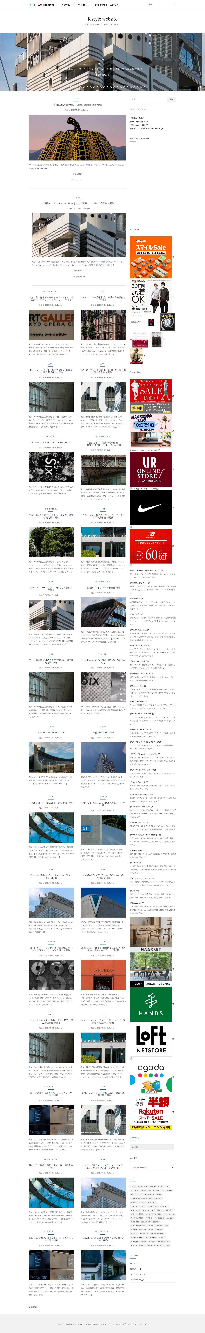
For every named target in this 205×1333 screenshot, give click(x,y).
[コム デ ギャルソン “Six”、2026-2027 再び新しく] (103, 687)
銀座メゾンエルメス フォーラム (159, 1245)
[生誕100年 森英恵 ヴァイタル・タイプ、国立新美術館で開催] (51, 542)
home (32, 5)
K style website (102, 19)
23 (134, 87)
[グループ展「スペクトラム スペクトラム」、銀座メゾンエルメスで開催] (103, 1193)
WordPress (141, 1324)
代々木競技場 (159, 1218)
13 (101, 87)
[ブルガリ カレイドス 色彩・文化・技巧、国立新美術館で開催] (51, 1048)
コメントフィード (138, 1274)
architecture (46, 5)
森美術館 (153, 1237)
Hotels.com (136, 850)
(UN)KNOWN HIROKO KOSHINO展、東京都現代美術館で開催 (103, 371)
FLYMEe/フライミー (139, 583)
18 (117, 87)
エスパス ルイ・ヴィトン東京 (141, 1198)
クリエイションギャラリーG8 (141, 1206)
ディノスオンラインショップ (143, 770)
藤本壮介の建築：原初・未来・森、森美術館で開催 (51, 1166)
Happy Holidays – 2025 (103, 732)
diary (51, 726)
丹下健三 (149, 1218)
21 (127, 87)
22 (131, 87)
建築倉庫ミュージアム (138, 1230)
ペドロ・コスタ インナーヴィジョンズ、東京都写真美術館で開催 (103, 1021)
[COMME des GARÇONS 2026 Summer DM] (51, 467)
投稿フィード (136, 1269)
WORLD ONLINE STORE (142, 714)
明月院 (151, 1230)
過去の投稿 (33, 1307)
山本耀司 (151, 1226)
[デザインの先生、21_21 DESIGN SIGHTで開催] (103, 830)
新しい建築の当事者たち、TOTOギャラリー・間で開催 (51, 1094)
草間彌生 (152, 1241)
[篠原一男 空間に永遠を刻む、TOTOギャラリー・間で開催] (51, 1265)
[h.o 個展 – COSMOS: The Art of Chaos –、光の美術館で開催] (103, 903)
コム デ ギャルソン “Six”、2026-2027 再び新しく (103, 661)
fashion (82, 5)
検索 (171, 99)
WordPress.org (136, 1280)
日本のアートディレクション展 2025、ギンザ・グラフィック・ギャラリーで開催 (51, 949)
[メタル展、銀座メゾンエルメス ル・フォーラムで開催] (51, 903)
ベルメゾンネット (138, 782)
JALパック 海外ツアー (141, 807)
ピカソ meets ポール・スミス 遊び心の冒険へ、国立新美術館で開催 (51, 371)
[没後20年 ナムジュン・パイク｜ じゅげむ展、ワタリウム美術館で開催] (79, 235)
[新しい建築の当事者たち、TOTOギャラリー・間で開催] (51, 1120)
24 (137, 87)
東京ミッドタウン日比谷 (139, 1233)
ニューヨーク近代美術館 (151, 1210)
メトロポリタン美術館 (153, 1214)
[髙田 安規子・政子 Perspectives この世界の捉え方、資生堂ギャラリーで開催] (103, 975)
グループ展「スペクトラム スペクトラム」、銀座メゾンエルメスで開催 (103, 1166)
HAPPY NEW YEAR (156, 1190)
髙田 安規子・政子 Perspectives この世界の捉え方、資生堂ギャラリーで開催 (103, 949)
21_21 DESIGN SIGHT (139, 1187)
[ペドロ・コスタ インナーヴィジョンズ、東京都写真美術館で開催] (103, 1048)
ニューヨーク (135, 1210)
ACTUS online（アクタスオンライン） (146, 571)
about (114, 5)
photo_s (102, 63)
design (103, 797)
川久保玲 (159, 1226)
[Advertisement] (153, 162)
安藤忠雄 (156, 1222)
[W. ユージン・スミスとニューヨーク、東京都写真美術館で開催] (103, 542)
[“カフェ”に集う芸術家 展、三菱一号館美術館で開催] (103, 325)
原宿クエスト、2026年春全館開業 (103, 587)
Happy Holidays (138, 1190)
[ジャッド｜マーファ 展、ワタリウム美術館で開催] (51, 615)
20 (124, 87)
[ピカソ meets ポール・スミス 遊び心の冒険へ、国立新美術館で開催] (51, 397)
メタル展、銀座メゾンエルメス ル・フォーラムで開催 (51, 876)
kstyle (85, 110)
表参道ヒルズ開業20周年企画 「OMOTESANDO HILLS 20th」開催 (103, 443)
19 (121, 87)
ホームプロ (136, 614)
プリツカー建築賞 (137, 1214)
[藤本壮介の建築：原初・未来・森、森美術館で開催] (51, 1193)
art (102, 60)
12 (97, 87)
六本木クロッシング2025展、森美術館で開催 (51, 803)
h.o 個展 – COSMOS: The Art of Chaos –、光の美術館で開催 (103, 876)
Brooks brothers (138, 686)
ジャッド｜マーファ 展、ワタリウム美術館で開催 (51, 588)
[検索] (174, 5)
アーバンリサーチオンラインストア (145, 742)
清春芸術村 (135, 1241)
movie (103, 1014)
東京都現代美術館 (137, 1237)
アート (159, 1194)
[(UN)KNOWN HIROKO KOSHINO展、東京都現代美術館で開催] (103, 397)
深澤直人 (162, 1237)
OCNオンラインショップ (141, 794)
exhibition (50, 509)
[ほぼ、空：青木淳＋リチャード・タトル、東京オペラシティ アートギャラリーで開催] (51, 325)
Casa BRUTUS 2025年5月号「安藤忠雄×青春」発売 (103, 1239)
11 (94, 87)
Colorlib (120, 1324)
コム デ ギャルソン (161, 1206)
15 (107, 87)
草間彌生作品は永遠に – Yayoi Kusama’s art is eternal (77, 105)
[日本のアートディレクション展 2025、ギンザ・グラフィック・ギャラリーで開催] (51, 975)
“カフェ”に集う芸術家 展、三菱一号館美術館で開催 (103, 298)
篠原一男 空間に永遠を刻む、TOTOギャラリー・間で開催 (51, 1239)
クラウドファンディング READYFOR (146, 129)
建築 (166, 1226)
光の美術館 (135, 1222)
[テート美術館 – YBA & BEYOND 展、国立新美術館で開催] (51, 687)
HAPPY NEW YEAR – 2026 (51, 732)
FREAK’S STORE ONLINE (142, 730)
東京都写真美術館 (157, 1233)
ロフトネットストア (139, 661)
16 (111, 87)
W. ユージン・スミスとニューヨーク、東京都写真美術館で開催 (103, 516)
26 (144, 87)
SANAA (134, 1194)
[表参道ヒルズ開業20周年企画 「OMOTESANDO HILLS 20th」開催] (103, 470)
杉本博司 (159, 1230)
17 (114, 87)
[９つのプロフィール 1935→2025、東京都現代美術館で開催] (103, 1120)
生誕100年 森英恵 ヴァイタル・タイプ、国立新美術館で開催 (51, 516)
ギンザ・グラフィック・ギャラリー (143, 1202)
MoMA (169, 1190)
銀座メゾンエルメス (138, 1245)
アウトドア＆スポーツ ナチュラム (145, 754)
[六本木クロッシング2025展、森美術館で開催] (51, 827)
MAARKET (136, 599)
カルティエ (158, 1198)
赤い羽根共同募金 (138, 122)
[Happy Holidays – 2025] (103, 757)
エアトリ (135, 863)
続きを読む (102, 75)
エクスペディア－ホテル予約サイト (145, 835)
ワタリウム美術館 (137, 1218)
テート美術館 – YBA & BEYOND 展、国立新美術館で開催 (51, 661)
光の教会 (170, 1218)
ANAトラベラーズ (139, 822)
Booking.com (136, 903)
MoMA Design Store (139, 630)
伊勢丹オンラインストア (141, 674)
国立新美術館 (146, 1222)
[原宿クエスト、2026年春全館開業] (103, 612)
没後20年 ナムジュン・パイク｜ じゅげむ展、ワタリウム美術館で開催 (79, 203)
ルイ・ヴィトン (169, 1214)
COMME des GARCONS (159, 1187)
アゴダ (134, 891)
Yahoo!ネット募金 (139, 125)
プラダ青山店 (167, 1210)
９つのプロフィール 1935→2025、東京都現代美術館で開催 (103, 1094)
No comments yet (77, 180)
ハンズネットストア (139, 646)
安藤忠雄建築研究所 (138, 1226)
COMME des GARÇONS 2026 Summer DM (51, 442)
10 (91, 87)
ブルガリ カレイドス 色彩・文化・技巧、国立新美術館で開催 (51, 1021)
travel (66, 5)
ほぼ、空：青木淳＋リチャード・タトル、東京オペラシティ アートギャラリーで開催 (51, 298)
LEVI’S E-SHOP (138, 702)
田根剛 (143, 1241)
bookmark (101, 5)
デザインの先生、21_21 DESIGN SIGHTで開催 (103, 804)
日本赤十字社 (137, 118)
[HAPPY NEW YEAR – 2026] (51, 757)
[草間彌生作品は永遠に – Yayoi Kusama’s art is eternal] (77, 137)
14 (104, 87)
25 (141, 87)
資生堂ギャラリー (163, 1241)
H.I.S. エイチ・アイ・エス (142, 878)
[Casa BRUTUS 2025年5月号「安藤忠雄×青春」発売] (103, 1265)
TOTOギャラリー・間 (146, 1194)
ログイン (134, 1263)
